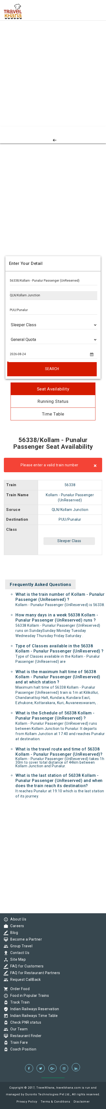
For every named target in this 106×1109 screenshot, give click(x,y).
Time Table (53, 414)
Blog (13, 933)
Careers (16, 926)
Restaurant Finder (25, 1036)
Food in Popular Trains (28, 995)
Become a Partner (25, 939)
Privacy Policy (26, 1101)
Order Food (19, 989)
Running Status (53, 401)
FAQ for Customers (26, 966)
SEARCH (52, 369)
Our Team (18, 1029)
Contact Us (18, 953)
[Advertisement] (53, 53)
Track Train (19, 1002)
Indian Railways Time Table (33, 1016)
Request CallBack (24, 979)
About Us (17, 919)
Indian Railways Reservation (33, 1009)
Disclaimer (82, 1101)
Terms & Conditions (55, 1101)
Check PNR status (24, 1022)
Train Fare (18, 1042)
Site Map (17, 959)
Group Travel (20, 946)
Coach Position (22, 1049)
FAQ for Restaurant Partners (34, 973)
